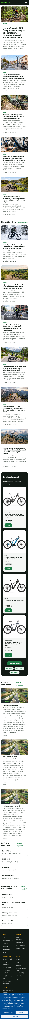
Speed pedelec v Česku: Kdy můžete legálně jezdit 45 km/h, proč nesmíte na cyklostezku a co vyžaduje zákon (14, 327)
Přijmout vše (14, 1016)
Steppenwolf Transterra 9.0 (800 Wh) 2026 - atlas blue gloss (13, 644)
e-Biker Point (19, 976)
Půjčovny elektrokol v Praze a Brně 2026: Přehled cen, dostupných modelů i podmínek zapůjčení (14, 286)
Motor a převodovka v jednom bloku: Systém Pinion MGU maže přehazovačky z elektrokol (13, 116)
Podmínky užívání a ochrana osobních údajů (21, 970)
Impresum (18, 965)
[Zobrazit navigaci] (26, 2)
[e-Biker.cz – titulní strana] (5, 2)
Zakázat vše (22, 1012)
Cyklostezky (6, 943)
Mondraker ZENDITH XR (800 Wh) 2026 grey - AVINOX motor (14, 514)
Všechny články (22, 222)
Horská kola (9, 668)
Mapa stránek (19, 979)
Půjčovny (5, 946)
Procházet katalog (14, 663)
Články (4, 937)
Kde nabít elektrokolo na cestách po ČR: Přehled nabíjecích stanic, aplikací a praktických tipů (14, 368)
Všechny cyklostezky (19, 684)
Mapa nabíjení (24, 888)
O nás (17, 962)
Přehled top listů (7, 959)
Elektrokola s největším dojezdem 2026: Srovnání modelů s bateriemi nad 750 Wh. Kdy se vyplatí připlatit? (14, 450)
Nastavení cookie (8, 1012)
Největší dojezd (7, 967)
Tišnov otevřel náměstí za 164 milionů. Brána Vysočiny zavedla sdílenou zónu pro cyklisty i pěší (13, 76)
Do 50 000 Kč (19, 668)
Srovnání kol (19, 942)
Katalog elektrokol (8, 940)
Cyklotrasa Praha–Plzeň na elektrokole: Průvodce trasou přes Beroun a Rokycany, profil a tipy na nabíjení (14, 199)
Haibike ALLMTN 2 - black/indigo (14, 601)
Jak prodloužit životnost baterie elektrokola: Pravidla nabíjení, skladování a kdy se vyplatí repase (14, 158)
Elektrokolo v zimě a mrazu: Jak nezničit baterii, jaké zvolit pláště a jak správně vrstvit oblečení (14, 246)
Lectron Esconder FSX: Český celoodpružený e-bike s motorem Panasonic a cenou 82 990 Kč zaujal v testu (14, 33)
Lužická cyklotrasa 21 (10, 757)
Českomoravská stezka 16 (11, 806)
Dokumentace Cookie (7, 1008)
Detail (8, 525)
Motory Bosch (14, 672)
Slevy (4, 952)
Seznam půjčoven (20, 845)
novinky (5, 23)
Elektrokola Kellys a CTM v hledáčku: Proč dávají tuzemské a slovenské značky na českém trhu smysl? (14, 409)
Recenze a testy (20, 945)
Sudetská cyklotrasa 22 (10, 705)
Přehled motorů (20, 948)
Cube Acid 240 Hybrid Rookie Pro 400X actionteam (13, 558)
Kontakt (18, 959)
